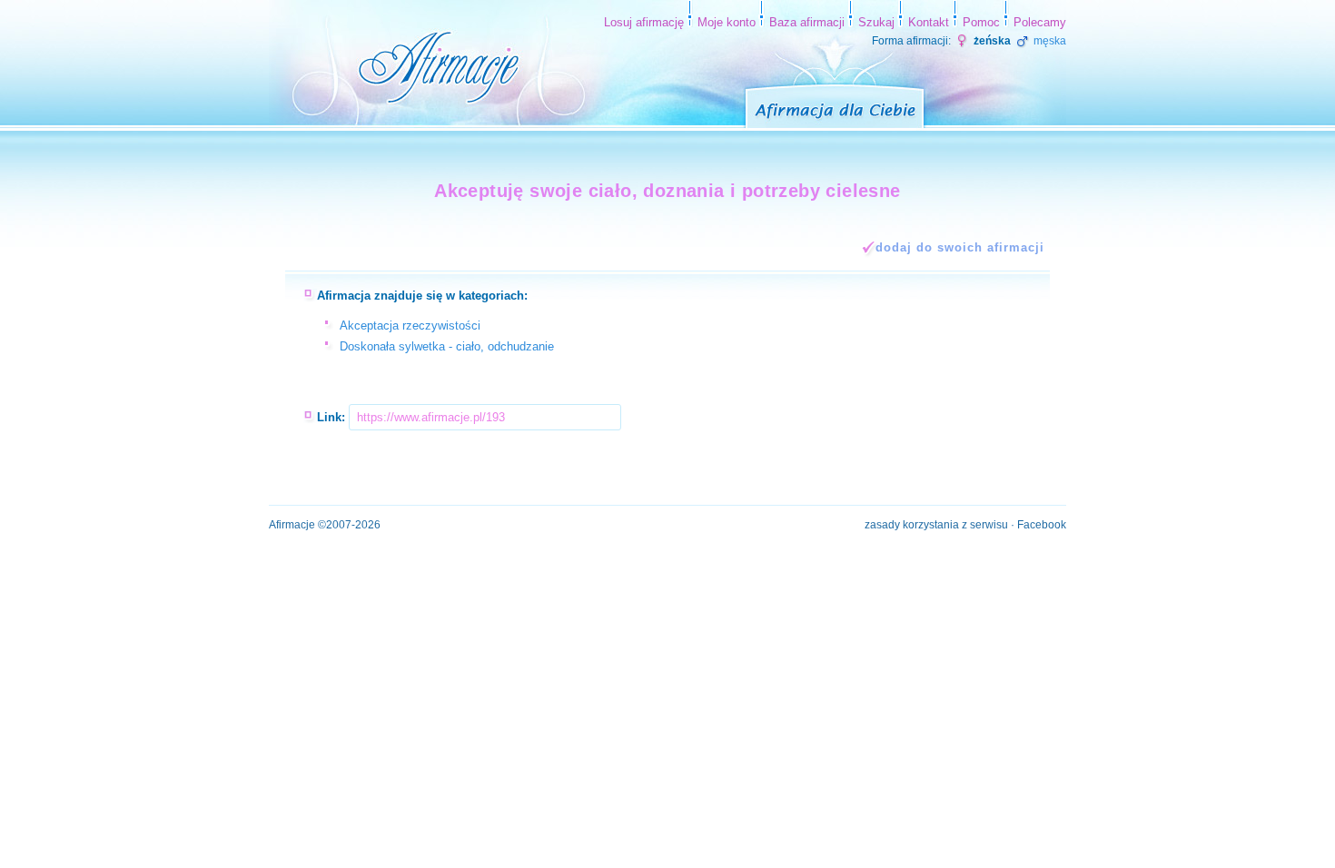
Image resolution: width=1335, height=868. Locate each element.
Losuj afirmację (644, 22)
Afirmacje (292, 524)
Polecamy (1040, 22)
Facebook (1041, 524)
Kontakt (928, 22)
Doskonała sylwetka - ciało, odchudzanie (447, 346)
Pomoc (981, 22)
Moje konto (726, 22)
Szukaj (876, 22)
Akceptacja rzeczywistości (410, 325)
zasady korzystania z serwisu (936, 524)
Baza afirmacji (807, 22)
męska (1048, 41)
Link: (331, 417)
